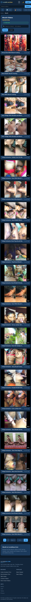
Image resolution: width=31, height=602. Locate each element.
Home (2, 13)
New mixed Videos (5, 580)
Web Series (3, 576)
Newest (5, 30)
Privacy (3, 593)
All (2, 10)
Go (26, 540)
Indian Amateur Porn (6, 572)
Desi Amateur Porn (5, 574)
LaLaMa (7, 2)
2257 (2, 588)
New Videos (19, 574)
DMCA (2, 586)
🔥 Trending (18, 10)
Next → (13, 540)
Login (28, 2)
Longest (11, 30)
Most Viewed (19, 572)
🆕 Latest (9, 10)
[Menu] (19, 2)
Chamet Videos (5, 578)
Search (28, 6)
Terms (2, 591)
